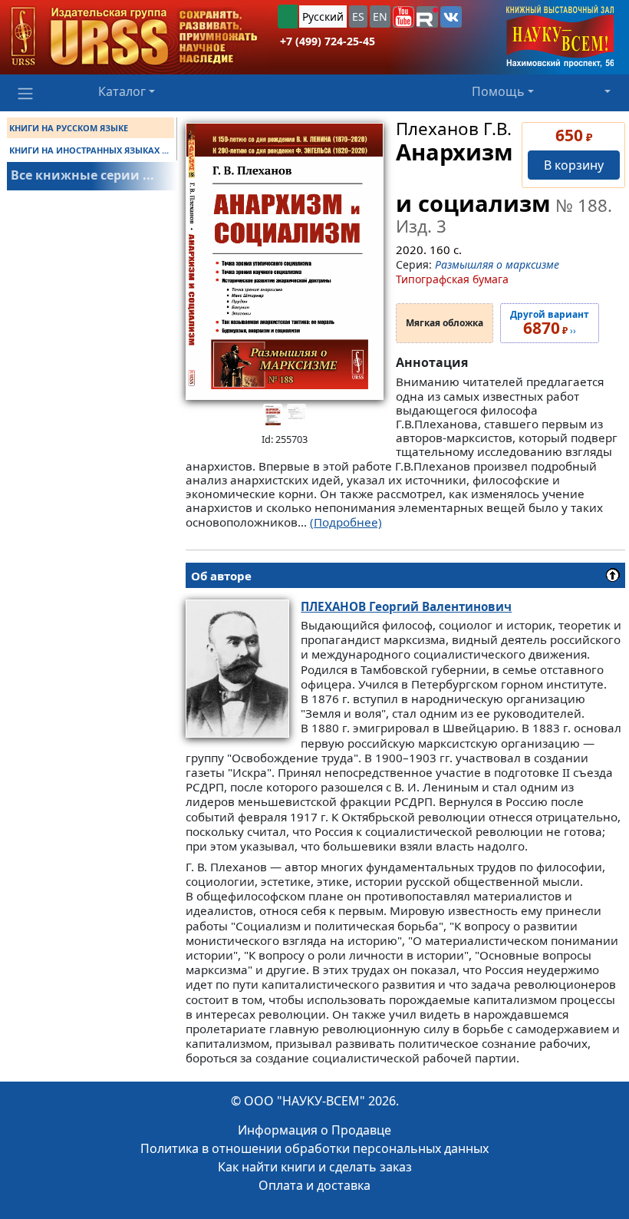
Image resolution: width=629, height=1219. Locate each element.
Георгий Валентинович (406, 606)
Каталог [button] (122, 91)
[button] (403, 17)
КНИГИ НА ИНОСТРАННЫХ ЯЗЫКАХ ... (89, 150)
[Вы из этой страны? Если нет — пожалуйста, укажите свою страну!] (288, 16)
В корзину (574, 165)
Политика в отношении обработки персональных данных (314, 1148)
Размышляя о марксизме (497, 264)
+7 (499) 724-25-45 (327, 41)
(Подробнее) (346, 522)
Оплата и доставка (314, 1185)
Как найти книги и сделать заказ (315, 1166)
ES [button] (358, 16)
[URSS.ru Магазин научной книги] (134, 37)
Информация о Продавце (314, 1130)
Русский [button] (323, 16)
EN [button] (380, 16)
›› (549, 323)
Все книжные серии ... (82, 175)
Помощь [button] (498, 91)
